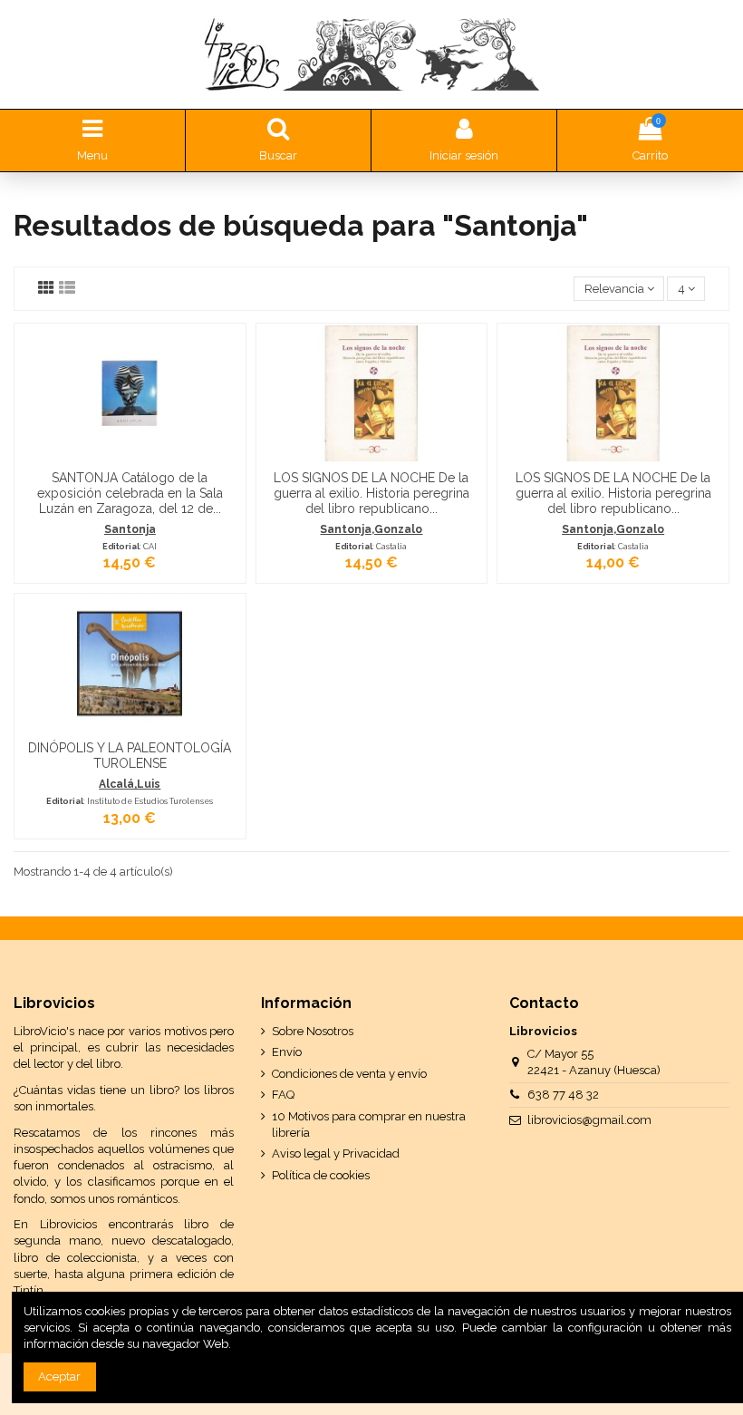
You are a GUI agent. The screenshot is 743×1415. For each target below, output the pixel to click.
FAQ (283, 1094)
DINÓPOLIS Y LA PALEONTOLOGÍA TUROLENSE (129, 755)
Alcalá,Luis (129, 784)
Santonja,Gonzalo (371, 529)
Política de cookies (321, 1175)
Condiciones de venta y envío (349, 1074)
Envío (287, 1052)
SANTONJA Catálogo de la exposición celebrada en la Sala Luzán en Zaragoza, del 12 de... (130, 493)
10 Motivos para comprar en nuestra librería (369, 1124)
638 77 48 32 (563, 1094)
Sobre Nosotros (312, 1031)
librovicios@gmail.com (589, 1120)
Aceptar (59, 1376)
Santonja (130, 529)
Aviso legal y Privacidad (336, 1153)
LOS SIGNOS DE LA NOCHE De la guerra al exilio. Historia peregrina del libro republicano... (371, 493)
